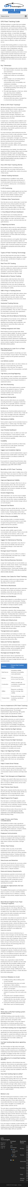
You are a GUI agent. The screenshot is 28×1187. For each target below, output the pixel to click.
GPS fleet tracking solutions (8, 57)
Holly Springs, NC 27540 (15, 1151)
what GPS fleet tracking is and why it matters (12, 158)
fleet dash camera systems (8, 343)
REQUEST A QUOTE (14, 12)
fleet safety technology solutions (15, 1087)
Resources (4, 16)
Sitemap (19, 1184)
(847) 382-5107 (21, 10)
